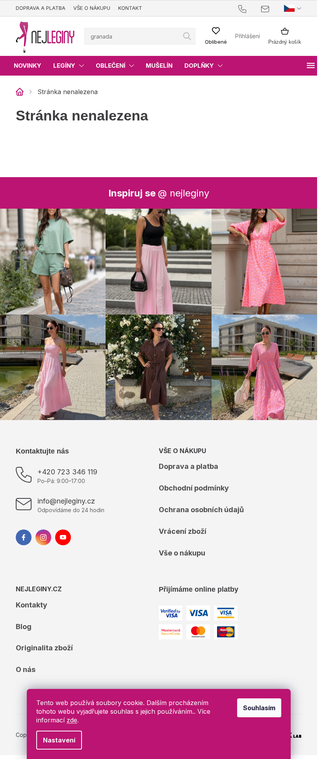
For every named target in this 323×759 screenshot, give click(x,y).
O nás (25, 669)
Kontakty (31, 605)
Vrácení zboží (182, 531)
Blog (24, 626)
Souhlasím (259, 708)
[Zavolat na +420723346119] (250, 8)
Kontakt (130, 8)
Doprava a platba (40, 8)
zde (72, 720)
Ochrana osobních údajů (201, 509)
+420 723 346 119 (67, 472)
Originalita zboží (44, 648)
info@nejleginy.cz (66, 501)
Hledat (187, 36)
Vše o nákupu (91, 8)
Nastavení (59, 740)
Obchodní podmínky (194, 488)
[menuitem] (27, 66)
